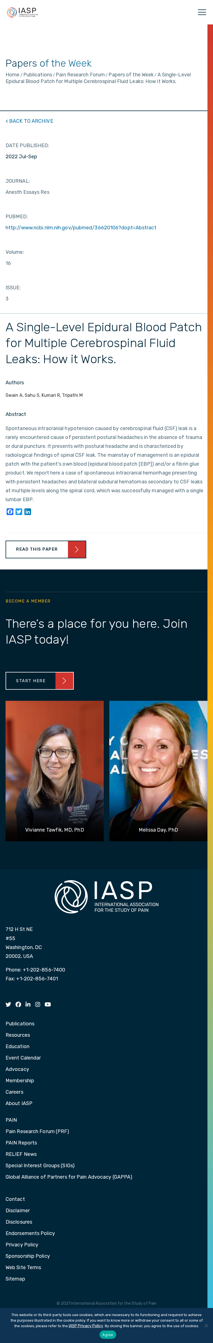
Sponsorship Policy (28, 1256)
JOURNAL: (18, 181)
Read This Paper (37, 549)
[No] (206, 1325)
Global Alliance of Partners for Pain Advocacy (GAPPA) (69, 1177)
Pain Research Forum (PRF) (37, 1131)
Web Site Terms (23, 1268)
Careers (14, 1092)
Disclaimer (18, 1211)
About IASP (19, 1103)
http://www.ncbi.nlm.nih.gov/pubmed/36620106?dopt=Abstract (81, 228)
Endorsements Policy (30, 1233)
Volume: (15, 252)
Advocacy (17, 1069)
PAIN (11, 1120)
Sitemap (15, 1279)
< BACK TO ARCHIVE (29, 121)
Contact (15, 1199)
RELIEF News (21, 1154)
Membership (20, 1081)
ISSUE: (13, 288)
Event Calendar (23, 1058)
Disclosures (19, 1222)
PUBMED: (17, 217)
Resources (18, 1035)
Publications (20, 1024)
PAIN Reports (21, 1143)
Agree (107, 1334)
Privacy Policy (22, 1245)
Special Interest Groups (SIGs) (40, 1166)
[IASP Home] (22, 12)
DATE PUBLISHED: (27, 145)
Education (17, 1047)
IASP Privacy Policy (86, 1326)
